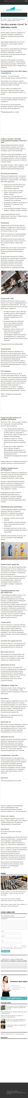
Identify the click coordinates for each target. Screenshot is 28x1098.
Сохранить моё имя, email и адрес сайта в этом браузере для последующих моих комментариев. (14, 947)
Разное (9, 19)
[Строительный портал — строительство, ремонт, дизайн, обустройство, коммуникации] (14, 10)
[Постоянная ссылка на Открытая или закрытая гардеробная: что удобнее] (3, 1028)
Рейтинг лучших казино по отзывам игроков (12, 1034)
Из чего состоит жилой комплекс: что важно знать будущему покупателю (16, 1020)
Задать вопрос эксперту (14, 998)
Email (2, 936)
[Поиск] (26, 1)
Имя (2, 931)
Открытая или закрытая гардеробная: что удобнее (16, 1025)
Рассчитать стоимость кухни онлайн (14, 961)
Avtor (8, 29)
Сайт (2, 941)
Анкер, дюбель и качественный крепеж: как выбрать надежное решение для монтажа (13, 893)
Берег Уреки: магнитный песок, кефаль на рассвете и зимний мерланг (14, 905)
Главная (4, 19)
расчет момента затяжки (8, 64)
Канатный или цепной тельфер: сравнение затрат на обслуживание (12, 899)
